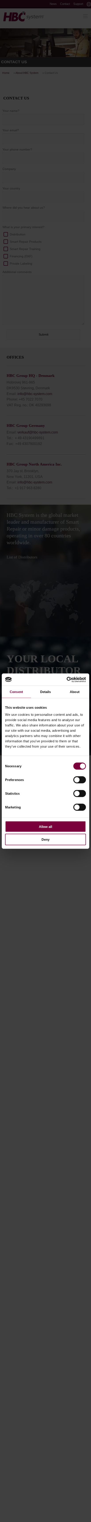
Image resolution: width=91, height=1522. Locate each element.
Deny (45, 839)
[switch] (79, 779)
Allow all (45, 826)
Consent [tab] (16, 692)
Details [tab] (45, 692)
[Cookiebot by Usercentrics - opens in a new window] (66, 679)
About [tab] (75, 692)
